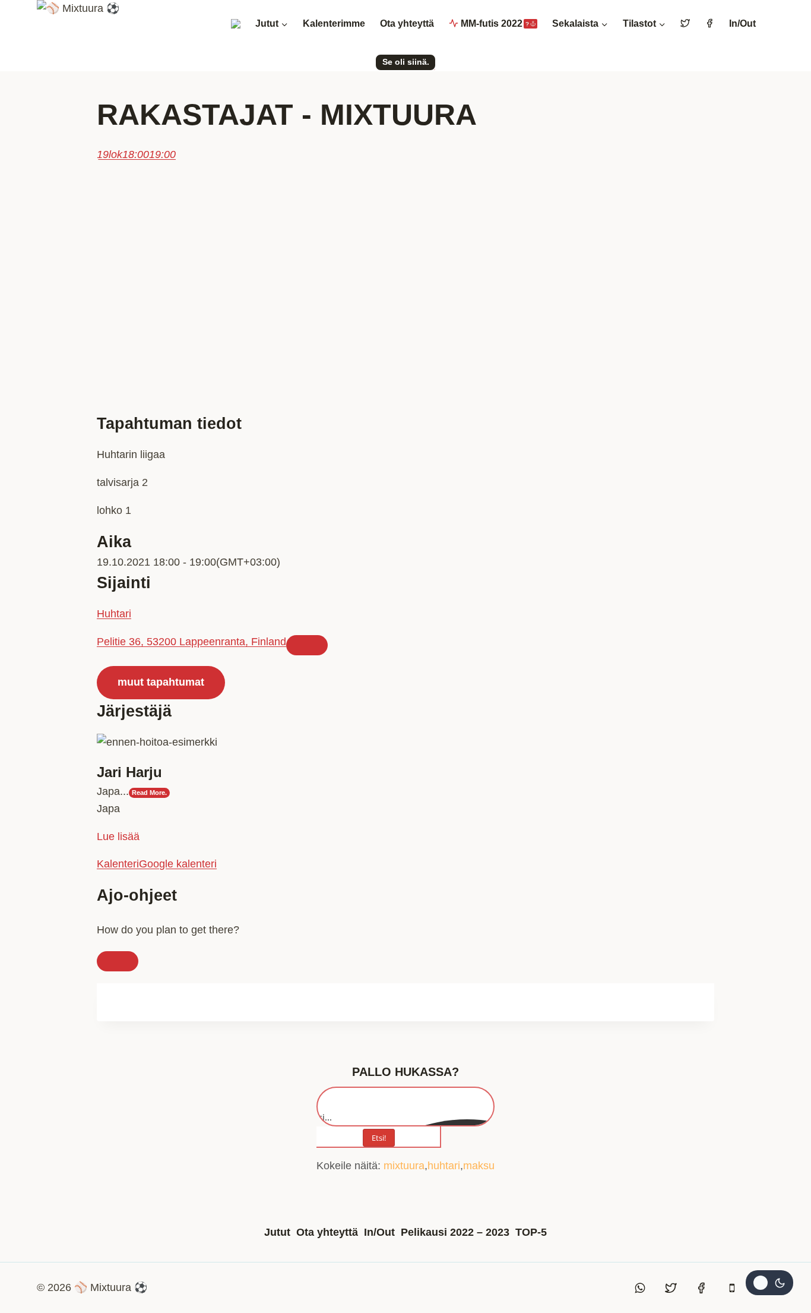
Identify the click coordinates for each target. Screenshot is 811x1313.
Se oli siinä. (405, 62)
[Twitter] (671, 1288)
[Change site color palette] (769, 1282)
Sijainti (124, 583)
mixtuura (404, 1166)
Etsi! (379, 1137)
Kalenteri (118, 864)
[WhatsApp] (640, 1288)
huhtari (443, 1166)
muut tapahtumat (161, 682)
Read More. (149, 792)
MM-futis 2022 (495, 23)
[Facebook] (701, 1288)
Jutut (277, 1232)
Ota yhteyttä (407, 23)
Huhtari (114, 614)
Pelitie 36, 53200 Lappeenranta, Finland (191, 642)
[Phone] (732, 1288)
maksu (479, 1166)
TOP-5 (531, 1232)
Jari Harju (129, 772)
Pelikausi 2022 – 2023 (455, 1232)
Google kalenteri (178, 864)
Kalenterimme (334, 23)
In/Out (742, 23)
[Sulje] (117, 961)
